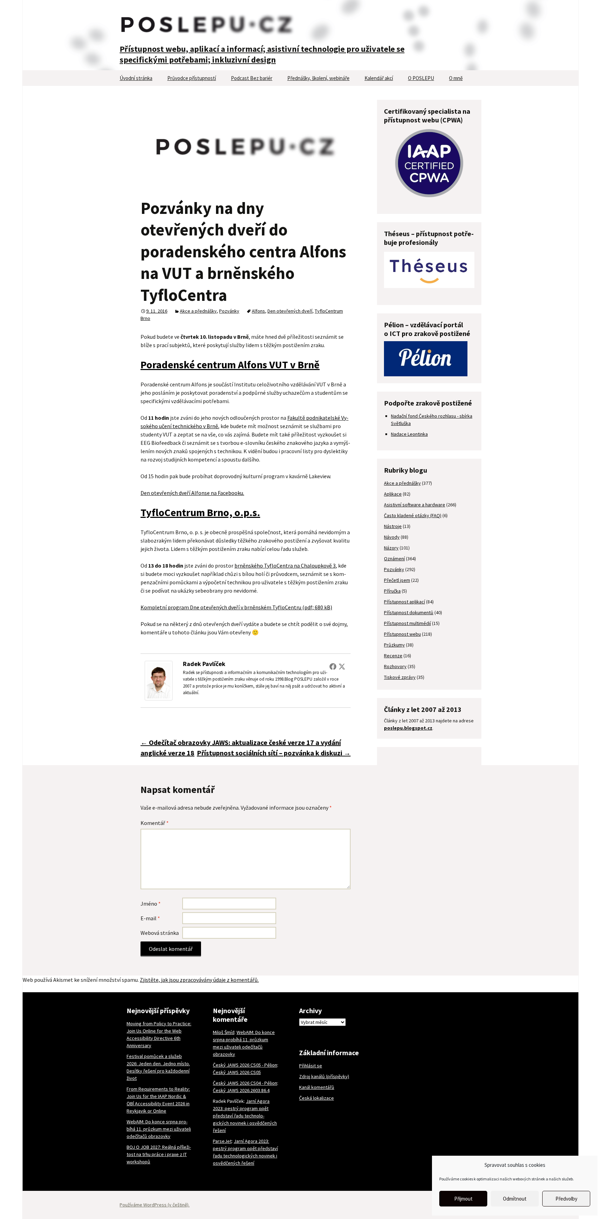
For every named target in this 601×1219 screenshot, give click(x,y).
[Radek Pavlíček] (159, 679)
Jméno (151, 903)
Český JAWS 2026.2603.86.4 (241, 1090)
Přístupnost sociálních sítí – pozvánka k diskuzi (274, 752)
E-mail (150, 918)
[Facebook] (333, 666)
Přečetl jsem (397, 580)
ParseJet (222, 1141)
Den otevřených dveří (289, 311)
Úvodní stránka (136, 78)
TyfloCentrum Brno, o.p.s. (200, 512)
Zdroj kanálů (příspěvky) (324, 1076)
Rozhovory (395, 666)
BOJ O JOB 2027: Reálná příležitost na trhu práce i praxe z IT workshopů (159, 1154)
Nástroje (393, 526)
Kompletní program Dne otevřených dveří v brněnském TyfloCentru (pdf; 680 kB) (236, 607)
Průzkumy (394, 645)
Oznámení (394, 558)
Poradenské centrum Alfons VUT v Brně (230, 364)
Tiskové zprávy (400, 677)
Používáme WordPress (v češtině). (155, 1205)
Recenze (393, 655)
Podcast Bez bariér (251, 78)
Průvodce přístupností (191, 78)
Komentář (155, 822)
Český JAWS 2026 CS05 (237, 1072)
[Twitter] (342, 666)
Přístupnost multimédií (407, 623)
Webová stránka (160, 932)
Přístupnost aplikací (404, 602)
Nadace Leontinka (409, 434)
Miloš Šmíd (223, 1032)
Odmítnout (515, 1198)
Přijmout (463, 1198)
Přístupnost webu (402, 634)
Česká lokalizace (316, 1098)
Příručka (392, 591)
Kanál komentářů (316, 1087)
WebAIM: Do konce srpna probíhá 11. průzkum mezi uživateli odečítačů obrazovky (159, 1128)
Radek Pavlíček (204, 664)
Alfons (258, 311)
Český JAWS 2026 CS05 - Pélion (245, 1065)
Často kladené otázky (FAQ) (412, 515)
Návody (392, 537)
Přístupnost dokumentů (408, 612)
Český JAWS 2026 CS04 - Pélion (245, 1083)
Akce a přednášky (198, 311)
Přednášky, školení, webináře (318, 78)
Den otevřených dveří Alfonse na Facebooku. (192, 492)
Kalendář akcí (378, 78)
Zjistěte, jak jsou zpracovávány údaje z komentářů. (199, 979)
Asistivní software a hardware (414, 505)
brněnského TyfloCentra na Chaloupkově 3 (285, 565)
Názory (391, 548)
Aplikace (393, 494)
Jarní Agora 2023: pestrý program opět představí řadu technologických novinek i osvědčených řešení (245, 1115)
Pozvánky (229, 311)
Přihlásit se (310, 1065)
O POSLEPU (421, 78)
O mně (456, 78)
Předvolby (566, 1198)
